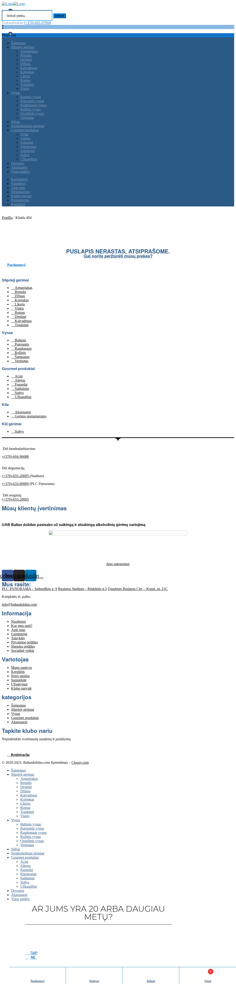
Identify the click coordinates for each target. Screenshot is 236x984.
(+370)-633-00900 (15, 484)
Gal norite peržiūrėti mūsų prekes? (118, 256)
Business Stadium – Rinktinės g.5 (82, 589)
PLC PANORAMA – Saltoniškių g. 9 (29, 589)
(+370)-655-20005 (16, 476)
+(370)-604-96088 (15, 456)
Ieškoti (59, 16)
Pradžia (7, 218)
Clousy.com (80, 762)
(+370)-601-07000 (37, 23)
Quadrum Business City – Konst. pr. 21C (138, 589)
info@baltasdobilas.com (19, 604)
